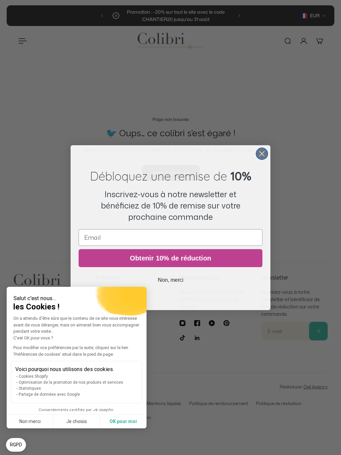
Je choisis (76, 421)
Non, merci (170, 280)
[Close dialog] (262, 154)
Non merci (30, 421)
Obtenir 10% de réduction (170, 258)
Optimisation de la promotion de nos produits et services (71, 382)
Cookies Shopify (33, 376)
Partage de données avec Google (49, 394)
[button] (16, 445)
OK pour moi (123, 421)
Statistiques (30, 388)
